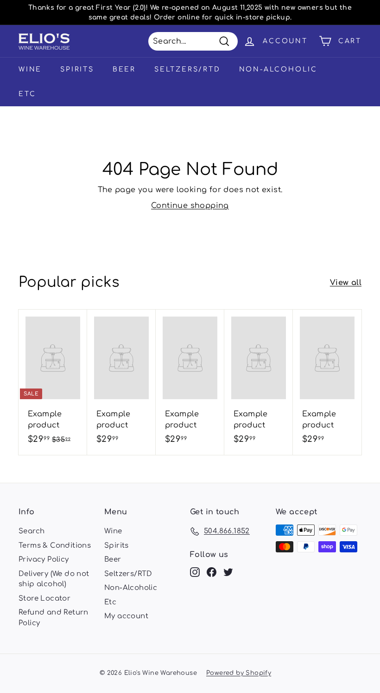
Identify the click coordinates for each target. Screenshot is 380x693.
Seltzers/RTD (187, 69)
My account (126, 616)
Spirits (77, 69)
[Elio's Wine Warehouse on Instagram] (195, 572)
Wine (30, 69)
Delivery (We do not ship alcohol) (54, 579)
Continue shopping (190, 205)
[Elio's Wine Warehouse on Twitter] (228, 572)
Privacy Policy (44, 559)
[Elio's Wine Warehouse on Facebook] (211, 572)
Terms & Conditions (55, 546)
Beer (124, 69)
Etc (27, 94)
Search (31, 531)
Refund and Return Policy (54, 618)
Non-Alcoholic (278, 69)
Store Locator (44, 598)
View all (345, 282)
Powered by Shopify (238, 673)
